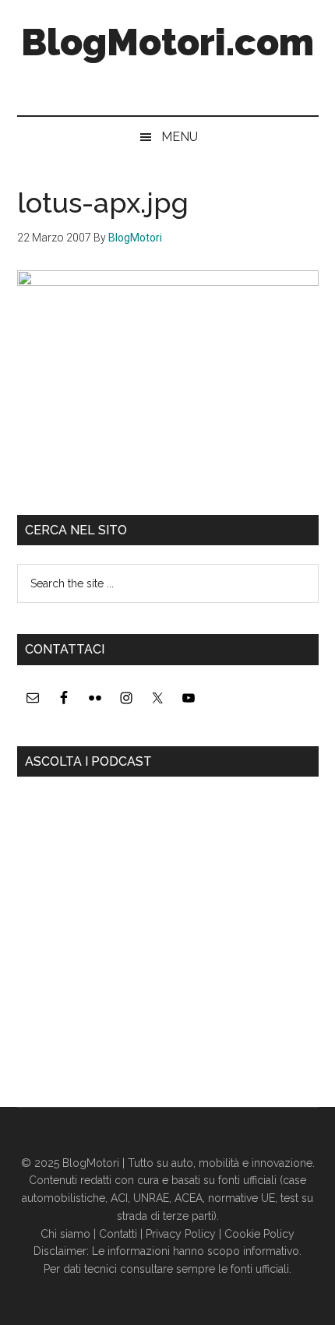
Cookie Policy (259, 1234)
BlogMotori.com (167, 42)
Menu (179, 136)
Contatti (118, 1234)
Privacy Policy (181, 1234)
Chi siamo (65, 1234)
